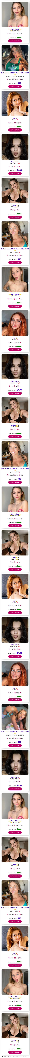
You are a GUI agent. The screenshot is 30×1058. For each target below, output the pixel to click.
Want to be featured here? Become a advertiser (15, 1057)
